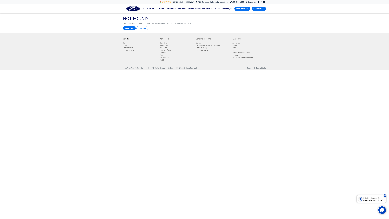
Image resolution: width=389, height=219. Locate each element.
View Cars (142, 28)
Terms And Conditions (241, 53)
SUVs (125, 45)
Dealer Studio (261, 68)
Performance (128, 48)
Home (161, 9)
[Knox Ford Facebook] (259, 2)
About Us (236, 43)
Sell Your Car (258, 9)
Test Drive (163, 60)
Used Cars (163, 48)
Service (198, 43)
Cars (124, 43)
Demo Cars (164, 45)
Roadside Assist (202, 50)
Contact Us (236, 50)
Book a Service (242, 9)
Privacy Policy (237, 55)
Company (226, 9)
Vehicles (181, 9)
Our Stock (170, 9)
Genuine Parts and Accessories (208, 45)
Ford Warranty (201, 48)
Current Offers (165, 50)
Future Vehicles (129, 50)
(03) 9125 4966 (238, 2)
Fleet (161, 55)
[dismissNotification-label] (385, 197)
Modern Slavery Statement (242, 57)
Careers (235, 45)
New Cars (163, 43)
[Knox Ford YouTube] (264, 2)
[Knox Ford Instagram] (261, 2)
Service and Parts (202, 9)
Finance (217, 9)
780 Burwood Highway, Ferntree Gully (213, 2)
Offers (191, 9)
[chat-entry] (382, 210)
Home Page (129, 28)
